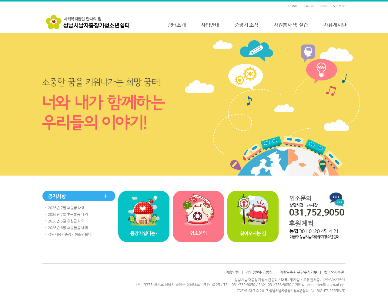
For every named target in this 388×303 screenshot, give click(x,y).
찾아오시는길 (334, 272)
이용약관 (232, 272)
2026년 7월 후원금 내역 (66, 208)
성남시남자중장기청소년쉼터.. (71, 234)
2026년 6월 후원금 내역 (66, 221)
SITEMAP (339, 6)
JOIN (323, 6)
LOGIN (308, 6)
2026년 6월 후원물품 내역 (68, 228)
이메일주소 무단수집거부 (298, 272)
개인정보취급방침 (259, 272)
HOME (293, 6)
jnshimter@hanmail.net (326, 284)
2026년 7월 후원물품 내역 (68, 214)
